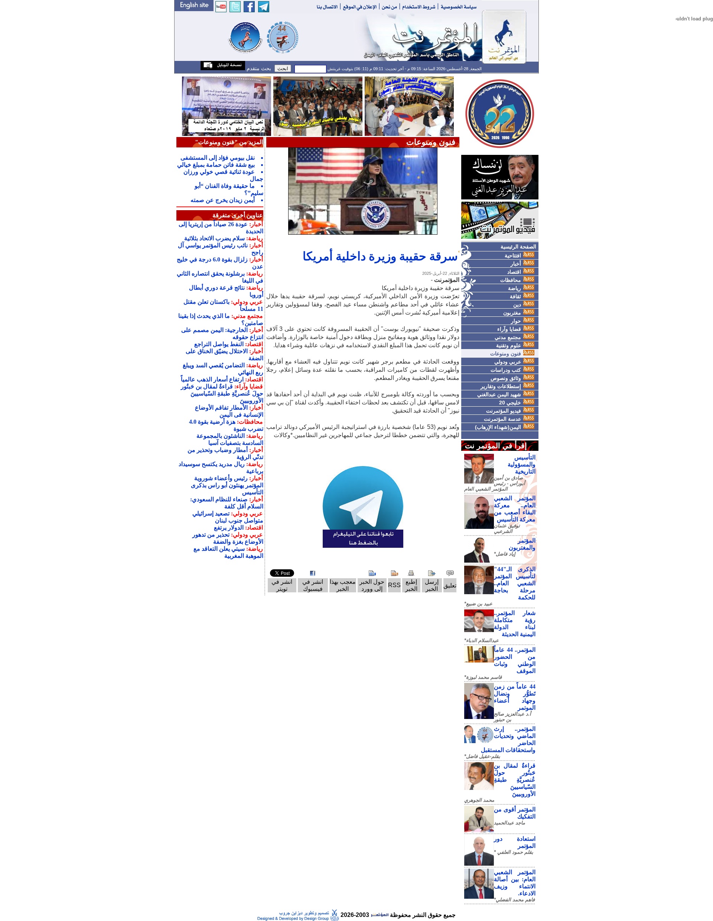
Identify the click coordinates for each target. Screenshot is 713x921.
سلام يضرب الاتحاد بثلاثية (214, 238)
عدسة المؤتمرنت (502, 419)
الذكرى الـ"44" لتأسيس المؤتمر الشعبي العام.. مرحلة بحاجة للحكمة (514, 583)
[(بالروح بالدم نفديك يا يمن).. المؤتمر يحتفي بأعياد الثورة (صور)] (318, 105)
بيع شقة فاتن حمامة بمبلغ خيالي (216, 165)
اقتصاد (514, 272)
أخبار (516, 264)
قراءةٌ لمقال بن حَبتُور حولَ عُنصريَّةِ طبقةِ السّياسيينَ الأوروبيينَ (514, 779)
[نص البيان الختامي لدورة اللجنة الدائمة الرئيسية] (226, 105)
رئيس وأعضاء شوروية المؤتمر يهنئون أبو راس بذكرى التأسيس (227, 485)
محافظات (510, 280)
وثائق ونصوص (506, 378)
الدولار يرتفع (229, 527)
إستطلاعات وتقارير (501, 386)
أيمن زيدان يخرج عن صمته (223, 200)
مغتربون (512, 313)
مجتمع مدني (508, 337)
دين (517, 304)
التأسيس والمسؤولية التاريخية (521, 464)
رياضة (514, 288)
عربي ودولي (507, 362)
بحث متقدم (258, 68)
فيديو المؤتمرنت (503, 411)
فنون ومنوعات (505, 354)
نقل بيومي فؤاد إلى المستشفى (217, 157)
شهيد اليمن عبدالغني (499, 394)
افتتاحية (513, 255)
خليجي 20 (510, 403)
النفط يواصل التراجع (219, 344)
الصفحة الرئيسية (518, 247)
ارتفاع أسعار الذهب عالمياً (212, 379)
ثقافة (515, 296)
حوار (516, 321)
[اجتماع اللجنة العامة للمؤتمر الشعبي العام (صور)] (409, 105)
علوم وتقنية (508, 345)
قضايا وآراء (509, 329)
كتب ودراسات (506, 370)
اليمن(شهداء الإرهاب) (498, 427)
